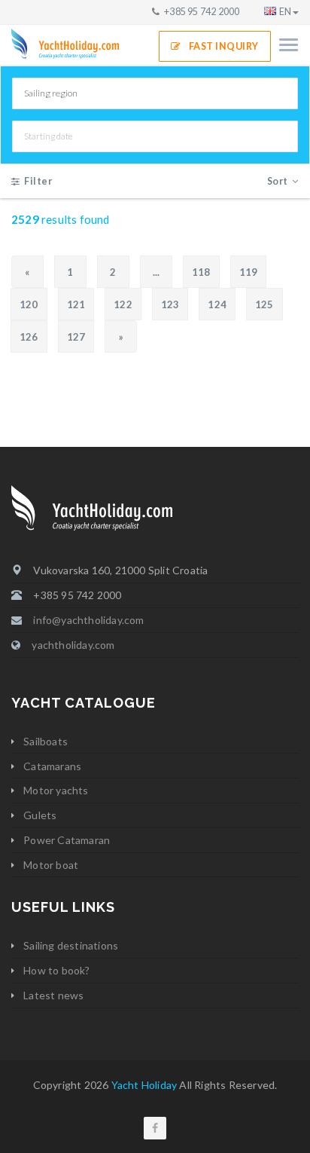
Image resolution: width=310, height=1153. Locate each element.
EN (285, 11)
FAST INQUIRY (224, 46)
